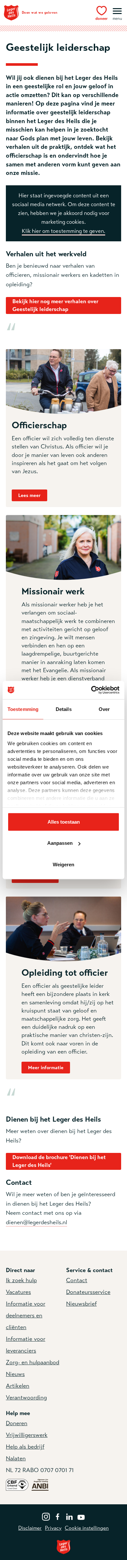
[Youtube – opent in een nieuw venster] (81, 1516)
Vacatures (18, 1292)
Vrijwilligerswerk (27, 1435)
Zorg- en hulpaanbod (32, 1362)
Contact (76, 1280)
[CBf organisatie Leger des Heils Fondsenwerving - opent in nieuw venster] (17, 1484)
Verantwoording (26, 1397)
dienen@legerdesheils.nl (36, 1222)
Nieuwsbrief (81, 1303)
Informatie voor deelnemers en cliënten (25, 1315)
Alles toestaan (64, 821)
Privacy (53, 1528)
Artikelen (17, 1385)
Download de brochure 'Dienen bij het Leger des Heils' (59, 1161)
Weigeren (63, 864)
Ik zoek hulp (21, 1280)
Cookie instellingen (87, 1528)
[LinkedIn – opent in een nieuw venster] (69, 1516)
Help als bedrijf (25, 1446)
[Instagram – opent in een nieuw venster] (46, 1516)
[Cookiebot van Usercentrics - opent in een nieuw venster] (91, 690)
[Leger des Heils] (63, 1546)
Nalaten (16, 1458)
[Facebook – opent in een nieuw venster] (58, 1516)
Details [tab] (64, 709)
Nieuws (15, 1374)
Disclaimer (30, 1528)
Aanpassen (60, 843)
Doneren (16, 1423)
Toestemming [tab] (22, 709)
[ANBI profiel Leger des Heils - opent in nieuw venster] (40, 1484)
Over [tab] (104, 709)
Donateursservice (88, 1292)
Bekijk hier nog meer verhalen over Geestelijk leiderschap (55, 305)
